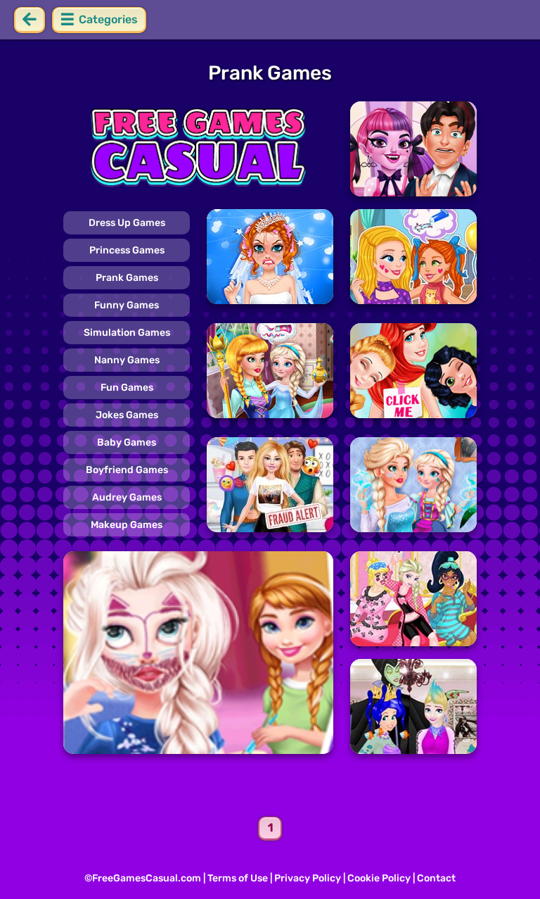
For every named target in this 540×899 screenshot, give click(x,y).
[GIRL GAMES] (198, 148)
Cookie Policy (379, 878)
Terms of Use (237, 878)
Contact (436, 878)
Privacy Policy (307, 878)
